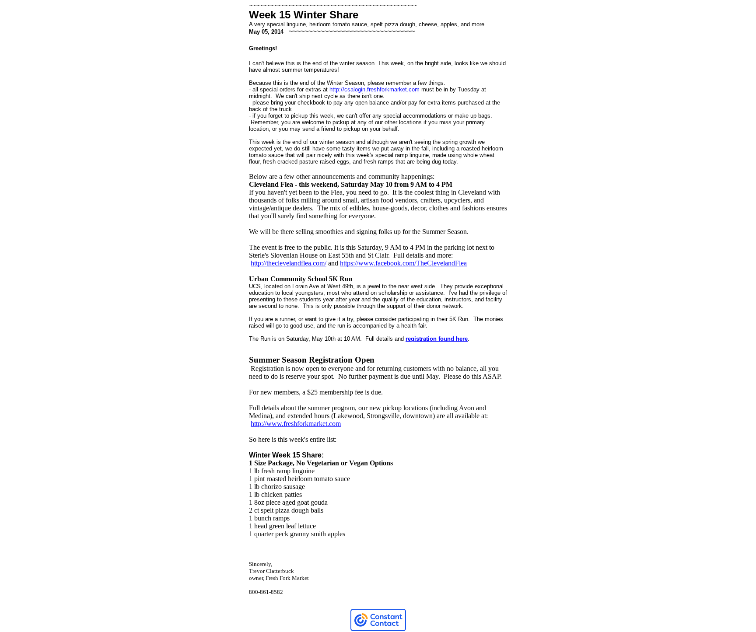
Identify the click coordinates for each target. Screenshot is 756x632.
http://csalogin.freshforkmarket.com (374, 89)
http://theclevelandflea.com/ (288, 263)
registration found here (437, 338)
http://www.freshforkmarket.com (296, 423)
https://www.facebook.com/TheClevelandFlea (403, 263)
